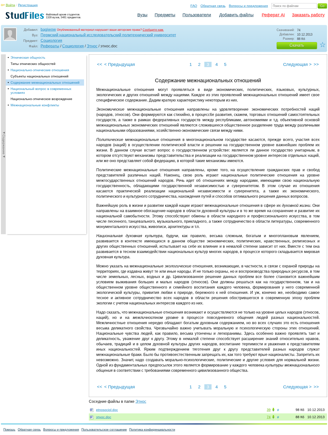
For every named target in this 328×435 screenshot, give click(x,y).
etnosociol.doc (107, 410)
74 (269, 417)
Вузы (142, 15)
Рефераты (50, 46)
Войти (10, 5)
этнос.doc (103, 417)
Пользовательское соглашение (104, 429)
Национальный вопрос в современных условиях (41, 91)
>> (316, 64)
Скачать (297, 45)
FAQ (193, 6)
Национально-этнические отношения (40, 70)
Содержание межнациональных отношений (45, 82)
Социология (51, 40)
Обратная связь (212, 6)
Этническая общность (28, 57)
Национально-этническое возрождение (41, 99)
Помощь (9, 429)
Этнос (92, 46)
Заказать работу (308, 15)
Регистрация (28, 5)
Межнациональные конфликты (35, 105)
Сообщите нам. (153, 29)
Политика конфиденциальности (152, 429)
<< (99, 64)
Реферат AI (273, 15)
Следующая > (297, 64)
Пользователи (196, 15)
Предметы (165, 15)
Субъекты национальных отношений (39, 76)
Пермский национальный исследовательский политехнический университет (108, 35)
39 (269, 410)
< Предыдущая (119, 64)
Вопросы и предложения (248, 6)
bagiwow (48, 29)
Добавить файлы (236, 15)
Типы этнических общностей (33, 64)
